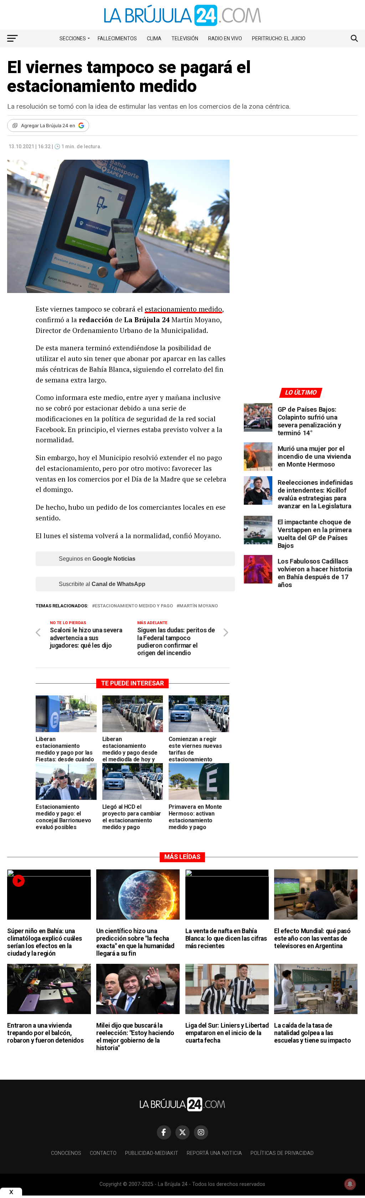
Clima (154, 38)
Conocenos (66, 1153)
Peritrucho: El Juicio (278, 38)
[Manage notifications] (350, 1184)
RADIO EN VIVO (225, 38)
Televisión (184, 38)
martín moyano (198, 606)
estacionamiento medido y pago (134, 606)
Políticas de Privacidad (282, 1153)
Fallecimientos (117, 38)
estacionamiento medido (183, 308)
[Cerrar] (11, 1192)
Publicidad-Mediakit (151, 1153)
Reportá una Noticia (214, 1153)
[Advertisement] (300, 225)
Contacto (103, 1153)
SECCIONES (73, 38)
